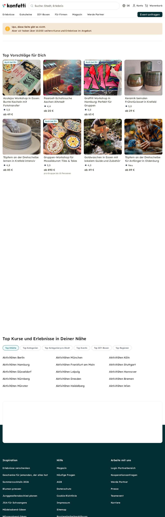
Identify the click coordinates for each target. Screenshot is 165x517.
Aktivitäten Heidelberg (70, 385)
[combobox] (74, 6)
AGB (59, 481)
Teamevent (117, 495)
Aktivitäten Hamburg (16, 364)
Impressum (63, 502)
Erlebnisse (8, 14)
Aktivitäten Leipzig (68, 371)
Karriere (115, 502)
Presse (114, 488)
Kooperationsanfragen (124, 475)
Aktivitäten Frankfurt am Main (75, 364)
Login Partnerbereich (123, 468)
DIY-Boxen (43, 14)
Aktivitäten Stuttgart (122, 364)
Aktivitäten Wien (119, 385)
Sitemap (61, 509)
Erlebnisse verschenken (16, 468)
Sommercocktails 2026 (16, 481)
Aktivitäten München (69, 357)
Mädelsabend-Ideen (14, 509)
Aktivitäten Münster (15, 385)
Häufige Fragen (66, 475)
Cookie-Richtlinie (67, 495)
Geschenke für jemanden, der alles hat (25, 475)
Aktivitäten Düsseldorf (17, 371)
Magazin (77, 14)
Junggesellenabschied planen (20, 495)
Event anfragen (150, 14)
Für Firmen (61, 14)
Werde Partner (95, 14)
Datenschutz (64, 488)
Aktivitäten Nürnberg (16, 378)
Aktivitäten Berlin (14, 357)
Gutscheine (25, 14)
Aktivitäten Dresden (68, 378)
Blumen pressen (12, 488)
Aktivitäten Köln (119, 357)
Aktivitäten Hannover (122, 371)
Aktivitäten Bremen (121, 378)
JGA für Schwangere (15, 502)
